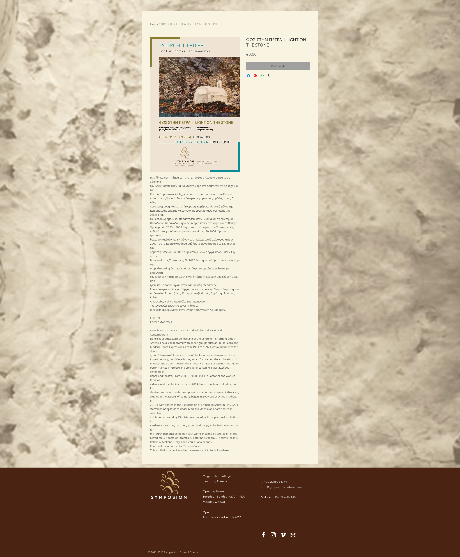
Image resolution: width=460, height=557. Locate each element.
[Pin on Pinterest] (255, 75)
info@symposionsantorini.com (282, 487)
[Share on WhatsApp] (262, 75)
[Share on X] (269, 75)
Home (154, 24)
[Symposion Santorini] (273, 534)
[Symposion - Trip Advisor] (292, 534)
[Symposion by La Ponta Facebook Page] (263, 534)
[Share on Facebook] (248, 75)
